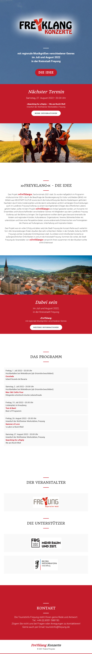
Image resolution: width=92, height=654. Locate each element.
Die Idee (46, 72)
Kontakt (68, 14)
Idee (26, 14)
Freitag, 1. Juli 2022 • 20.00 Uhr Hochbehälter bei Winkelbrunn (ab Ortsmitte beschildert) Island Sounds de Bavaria (30, 374)
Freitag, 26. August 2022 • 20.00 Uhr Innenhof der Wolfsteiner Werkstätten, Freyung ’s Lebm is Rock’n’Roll (25, 422)
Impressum (81, 14)
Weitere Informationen (46, 327)
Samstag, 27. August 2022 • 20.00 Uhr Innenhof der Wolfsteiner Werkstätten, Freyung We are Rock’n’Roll (25, 438)
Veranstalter (53, 14)
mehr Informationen (46, 113)
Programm (37, 14)
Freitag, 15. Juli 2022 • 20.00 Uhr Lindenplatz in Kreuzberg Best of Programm (19, 406)
